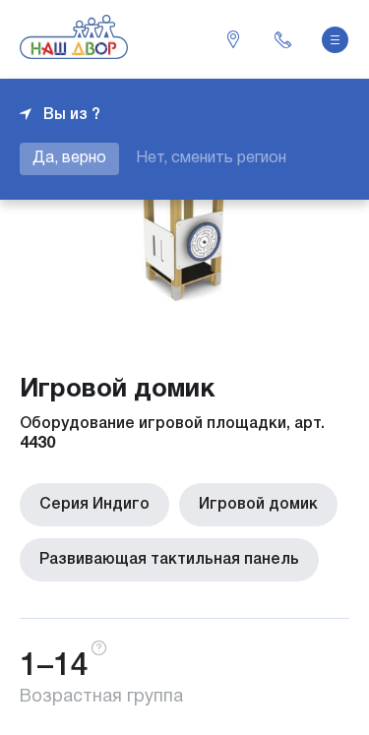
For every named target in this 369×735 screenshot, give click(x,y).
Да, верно (69, 158)
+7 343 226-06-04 (282, 39)
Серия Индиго (94, 505)
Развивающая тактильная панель (169, 560)
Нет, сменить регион (211, 158)
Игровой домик (258, 505)
